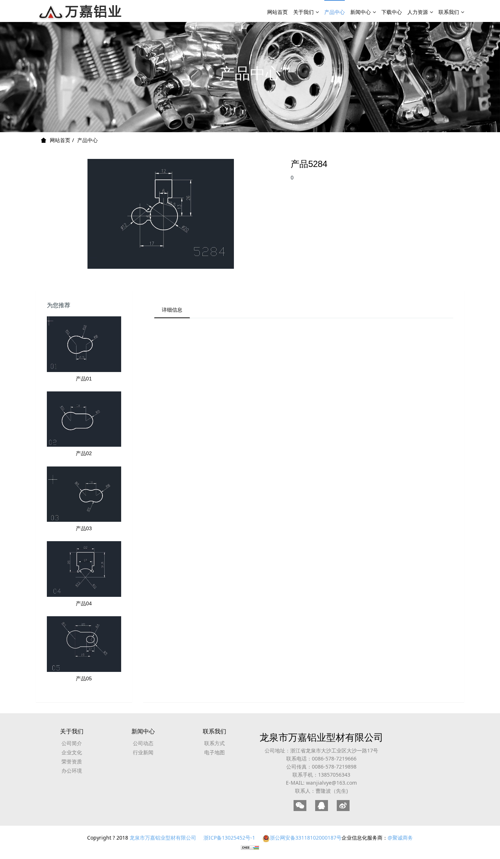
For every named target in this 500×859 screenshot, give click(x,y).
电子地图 (214, 752)
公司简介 (71, 743)
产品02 (84, 453)
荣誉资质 (71, 761)
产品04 (84, 603)
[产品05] (84, 644)
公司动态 (143, 743)
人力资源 (417, 11)
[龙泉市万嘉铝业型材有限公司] (81, 11)
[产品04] (84, 569)
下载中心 (391, 11)
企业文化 (71, 752)
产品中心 (334, 11)
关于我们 (303, 11)
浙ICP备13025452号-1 (229, 837)
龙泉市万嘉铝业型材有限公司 (321, 737)
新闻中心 (360, 11)
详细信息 (172, 309)
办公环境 (71, 770)
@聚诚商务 (400, 837)
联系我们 (449, 11)
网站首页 (277, 11)
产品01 (84, 379)
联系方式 (214, 743)
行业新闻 (143, 752)
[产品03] (84, 494)
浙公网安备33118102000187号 (306, 837)
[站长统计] (250, 847)
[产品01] (84, 344)
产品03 (84, 528)
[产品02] (84, 419)
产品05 (84, 678)
